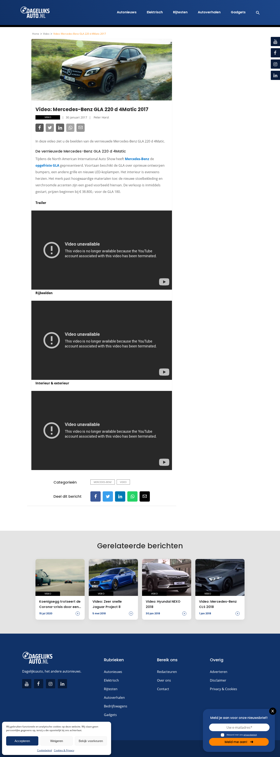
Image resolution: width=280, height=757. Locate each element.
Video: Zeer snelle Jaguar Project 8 (107, 604)
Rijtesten (180, 12)
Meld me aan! (236, 742)
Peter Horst (101, 117)
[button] (255, 12)
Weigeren (56, 741)
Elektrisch (155, 12)
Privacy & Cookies (223, 689)
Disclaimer (218, 680)
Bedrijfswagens (115, 706)
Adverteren (218, 671)
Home (35, 34)
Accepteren (22, 741)
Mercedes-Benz (137, 159)
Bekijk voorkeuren (91, 741)
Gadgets (238, 12)
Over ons (164, 680)
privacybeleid (250, 734)
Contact (163, 689)
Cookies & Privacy (64, 750)
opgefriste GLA (47, 165)
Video (46, 34)
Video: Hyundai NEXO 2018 (163, 604)
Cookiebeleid (44, 750)
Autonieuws (127, 12)
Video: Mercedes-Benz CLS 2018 (218, 604)
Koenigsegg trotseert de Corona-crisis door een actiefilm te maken (60, 604)
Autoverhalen (209, 12)
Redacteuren (167, 671)
